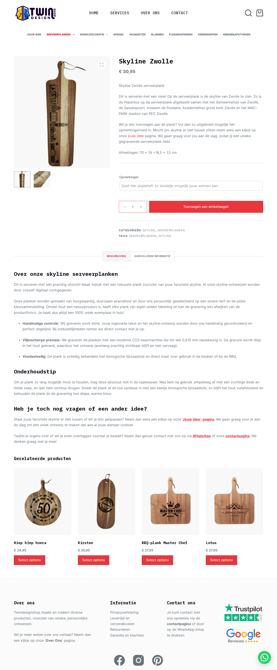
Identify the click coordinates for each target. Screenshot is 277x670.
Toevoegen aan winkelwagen (206, 207)
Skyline (149, 230)
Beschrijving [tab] (116, 256)
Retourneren (120, 629)
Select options (29, 560)
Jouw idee (34, 34)
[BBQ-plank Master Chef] (170, 501)
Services (119, 12)
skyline (164, 236)
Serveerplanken (59, 34)
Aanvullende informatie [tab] (152, 256)
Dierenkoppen (208, 34)
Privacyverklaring (124, 612)
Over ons (150, 12)
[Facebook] (119, 660)
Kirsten (85, 542)
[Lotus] (234, 501)
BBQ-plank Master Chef (164, 542)
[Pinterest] (157, 660)
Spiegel (118, 34)
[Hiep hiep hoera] (42, 501)
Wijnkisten (137, 34)
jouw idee (136, 136)
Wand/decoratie (92, 34)
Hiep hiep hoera (30, 542)
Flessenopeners (181, 34)
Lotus (211, 542)
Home (94, 12)
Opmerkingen (128, 177)
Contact (179, 12)
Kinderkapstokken (236, 34)
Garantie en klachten (127, 635)
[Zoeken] (248, 13)
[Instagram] (138, 660)
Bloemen (157, 34)
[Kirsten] (106, 501)
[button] (264, 657)
